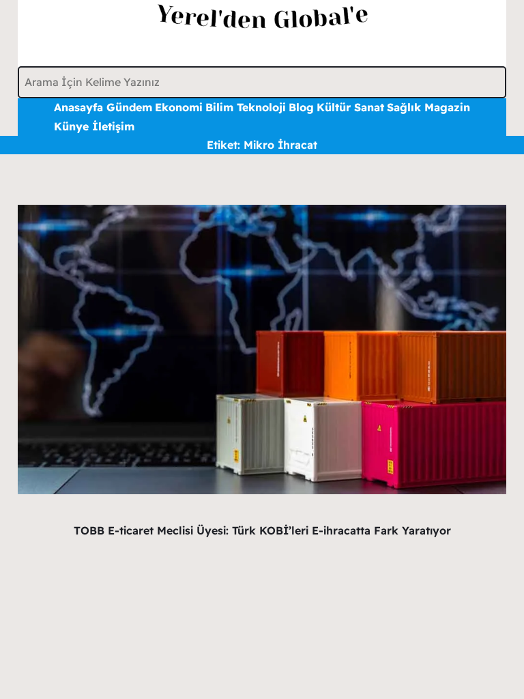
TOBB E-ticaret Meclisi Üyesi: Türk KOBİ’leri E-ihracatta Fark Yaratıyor (262, 530)
